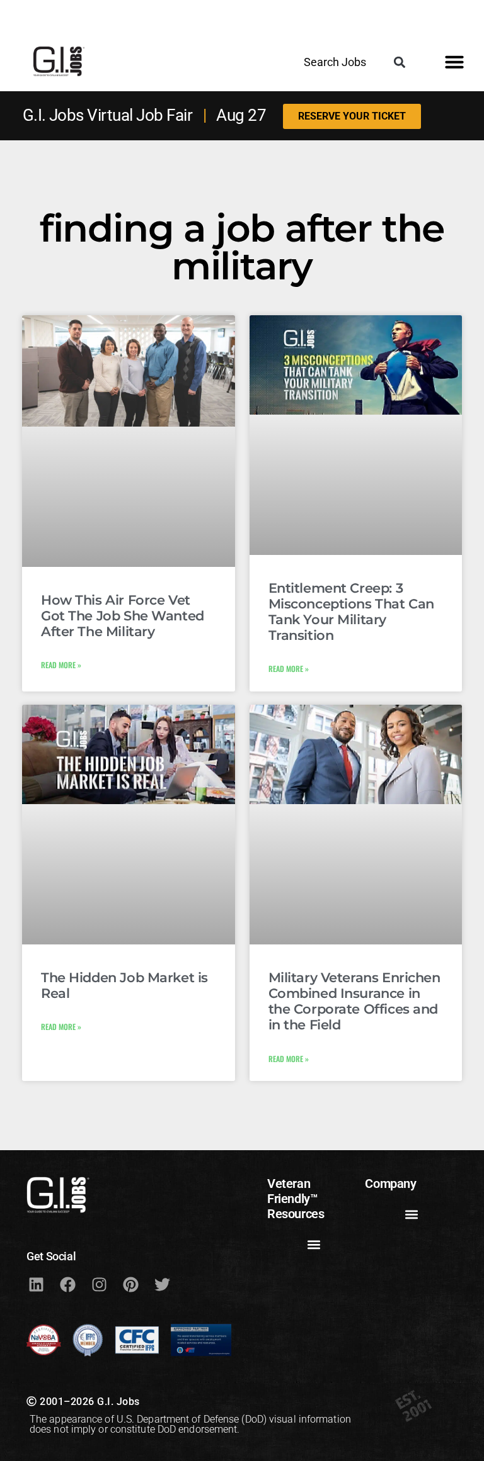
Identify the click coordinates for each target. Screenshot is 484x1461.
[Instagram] (99, 1284)
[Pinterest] (130, 1284)
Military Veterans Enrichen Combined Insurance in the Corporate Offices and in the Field (354, 1001)
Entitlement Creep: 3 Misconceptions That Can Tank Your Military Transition (351, 612)
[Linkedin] (36, 1284)
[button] (399, 62)
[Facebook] (67, 1284)
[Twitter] (162, 1284)
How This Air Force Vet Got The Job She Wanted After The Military (122, 615)
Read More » (61, 664)
